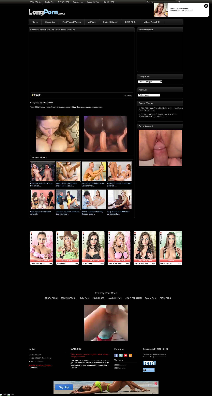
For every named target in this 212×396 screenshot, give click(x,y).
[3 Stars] (36, 95)
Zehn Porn (84, 298)
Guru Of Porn (78, 2)
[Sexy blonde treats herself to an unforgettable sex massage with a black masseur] (119, 210)
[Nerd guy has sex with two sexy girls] (42, 210)
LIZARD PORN (109, 2)
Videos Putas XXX (152, 22)
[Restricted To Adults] (149, 365)
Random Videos (37, 361)
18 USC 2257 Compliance (41, 358)
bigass (42, 107)
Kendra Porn (50, 2)
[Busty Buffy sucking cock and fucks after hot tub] (94, 182)
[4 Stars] (38, 95)
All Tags (91, 22)
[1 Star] (33, 95)
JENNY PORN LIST (133, 298)
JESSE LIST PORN (68, 298)
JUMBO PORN (64, 2)
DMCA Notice (36, 355)
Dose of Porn (150, 298)
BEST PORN (130, 22)
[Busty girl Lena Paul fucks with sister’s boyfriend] (119, 182)
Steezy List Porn (93, 2)
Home (35, 22)
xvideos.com (97, 107)
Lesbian (49, 103)
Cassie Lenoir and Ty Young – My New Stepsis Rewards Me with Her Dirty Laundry (158, 115)
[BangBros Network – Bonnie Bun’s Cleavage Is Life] (42, 182)
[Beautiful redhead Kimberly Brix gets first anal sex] (94, 210)
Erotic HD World (110, 22)
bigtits (48, 107)
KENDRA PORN (50, 298)
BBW (37, 107)
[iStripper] (106, 267)
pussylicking (71, 107)
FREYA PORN (165, 298)
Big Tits (43, 103)
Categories (50, 22)
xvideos (88, 107)
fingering (54, 107)
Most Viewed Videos (71, 22)
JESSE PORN (35, 2)
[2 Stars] (34, 95)
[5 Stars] (40, 95)
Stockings (80, 107)
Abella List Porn (114, 298)
